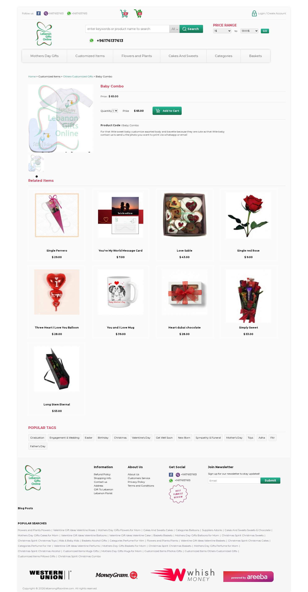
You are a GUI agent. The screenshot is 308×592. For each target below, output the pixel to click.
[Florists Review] (178, 502)
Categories (223, 56)
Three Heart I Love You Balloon (57, 327)
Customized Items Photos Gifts (163, 551)
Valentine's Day (141, 437)
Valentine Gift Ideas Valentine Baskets (203, 540)
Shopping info (102, 478)
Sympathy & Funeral (208, 437)
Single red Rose (248, 250)
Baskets (255, 56)
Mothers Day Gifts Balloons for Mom (197, 535)
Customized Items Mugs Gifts (81, 551)
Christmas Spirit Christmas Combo (79, 556)
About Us (133, 474)
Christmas (120, 437)
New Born (184, 437)
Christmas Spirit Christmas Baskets (170, 545)
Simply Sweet (248, 327)
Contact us (100, 481)
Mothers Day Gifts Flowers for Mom (119, 530)
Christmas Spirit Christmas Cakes (248, 540)
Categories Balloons (187, 530)
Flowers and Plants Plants (162, 540)
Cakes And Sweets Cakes (158, 530)
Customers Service (139, 478)
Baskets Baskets (162, 535)
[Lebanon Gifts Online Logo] (54, 31)
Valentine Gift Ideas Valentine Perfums (77, 545)
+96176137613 (56, 13)
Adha (262, 437)
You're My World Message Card (120, 250)
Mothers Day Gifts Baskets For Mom (124, 545)
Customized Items (90, 56)
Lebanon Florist (103, 493)
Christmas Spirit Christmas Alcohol (39, 551)
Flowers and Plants (137, 56)
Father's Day (37, 446)
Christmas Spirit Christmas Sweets (243, 535)
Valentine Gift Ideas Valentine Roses (74, 530)
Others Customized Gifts (78, 76)
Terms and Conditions (141, 485)
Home (32, 76)
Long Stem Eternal (57, 404)
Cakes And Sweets (183, 56)
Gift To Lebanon (103, 489)
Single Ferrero (57, 250)
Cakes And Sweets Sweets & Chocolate (247, 530)
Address (98, 485)
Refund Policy (102, 474)
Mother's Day (234, 437)
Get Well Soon (164, 437)
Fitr (272, 437)
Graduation (37, 437)
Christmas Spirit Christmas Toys (37, 540)
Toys (250, 437)
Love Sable (184, 250)
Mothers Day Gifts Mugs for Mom (121, 551)
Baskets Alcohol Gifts (94, 540)
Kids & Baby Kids (69, 540)
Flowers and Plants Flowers (34, 530)
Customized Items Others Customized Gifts (211, 551)
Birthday (103, 437)
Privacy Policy (136, 481)
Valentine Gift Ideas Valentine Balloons (84, 535)
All (173, 29)
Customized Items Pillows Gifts (36, 556)
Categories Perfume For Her (34, 545)
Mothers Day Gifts (44, 56)
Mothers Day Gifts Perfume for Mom (216, 545)
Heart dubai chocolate (184, 327)
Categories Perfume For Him (127, 540)
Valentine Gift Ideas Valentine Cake (130, 535)
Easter (88, 437)
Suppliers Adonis (212, 530)
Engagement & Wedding (64, 437)
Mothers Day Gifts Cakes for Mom (38, 535)
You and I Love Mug (120, 327)
